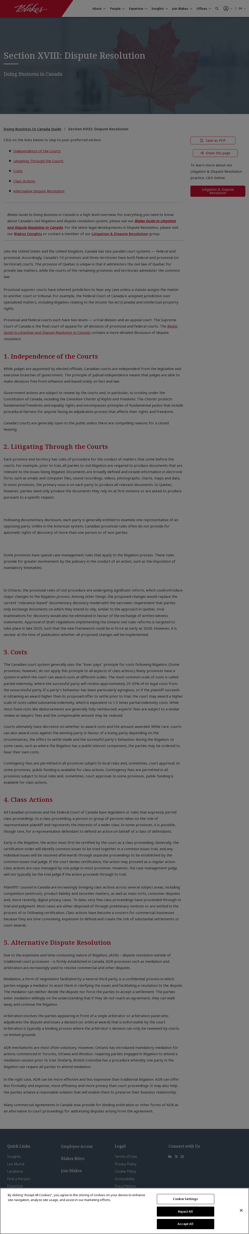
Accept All (185, 1224)
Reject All (185, 1211)
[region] (124, 1211)
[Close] (241, 1210)
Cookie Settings (185, 1199)
